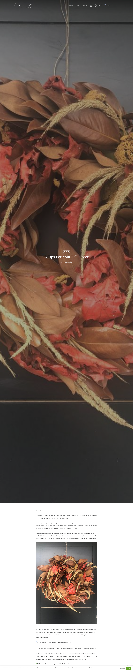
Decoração (66, 251)
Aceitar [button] (128, 668)
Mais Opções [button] (122, 668)
